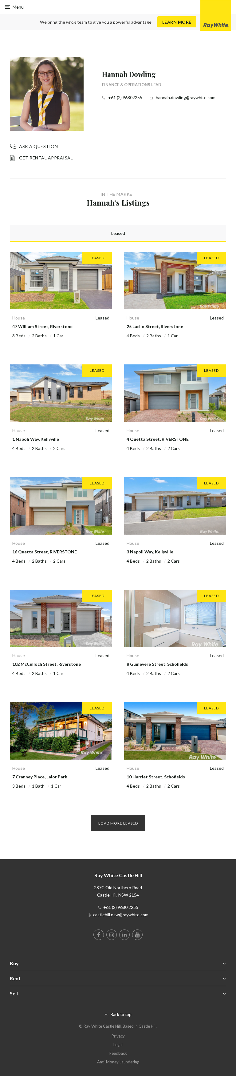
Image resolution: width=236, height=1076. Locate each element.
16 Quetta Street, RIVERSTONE (44, 551)
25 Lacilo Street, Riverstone (155, 326)
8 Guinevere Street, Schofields (157, 664)
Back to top (121, 1014)
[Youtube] (137, 934)
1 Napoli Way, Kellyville (35, 439)
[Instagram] (111, 934)
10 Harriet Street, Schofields (156, 776)
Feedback (118, 1053)
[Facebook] (98, 934)
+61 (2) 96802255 (125, 97)
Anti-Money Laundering (118, 1061)
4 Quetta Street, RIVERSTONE (158, 439)
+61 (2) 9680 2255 (120, 907)
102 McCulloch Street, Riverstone (46, 664)
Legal (118, 1044)
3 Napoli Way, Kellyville (150, 551)
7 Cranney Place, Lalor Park (39, 776)
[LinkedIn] (124, 934)
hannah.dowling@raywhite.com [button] (185, 97)
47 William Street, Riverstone (42, 326)
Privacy (118, 1036)
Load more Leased (118, 823)
